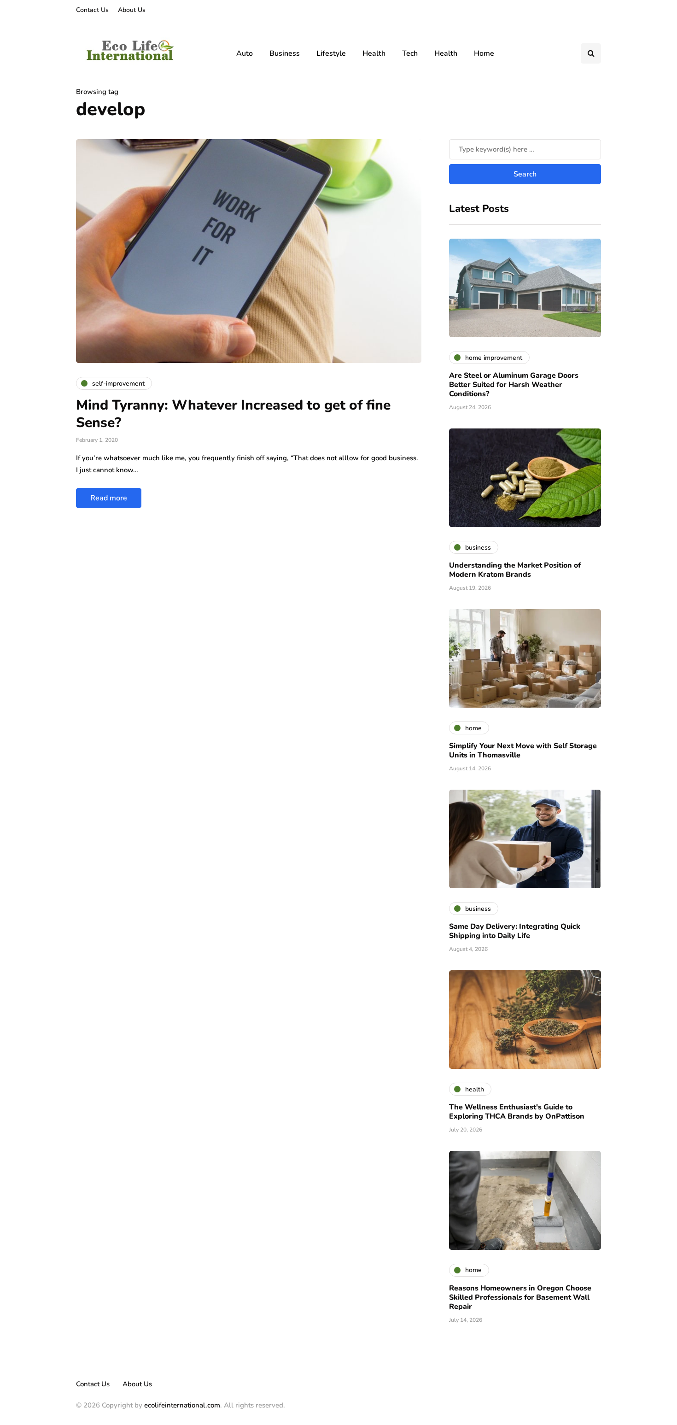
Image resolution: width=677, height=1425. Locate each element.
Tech (410, 53)
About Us (132, 10)
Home (484, 53)
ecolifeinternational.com (182, 1405)
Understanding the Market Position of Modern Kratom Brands (515, 570)
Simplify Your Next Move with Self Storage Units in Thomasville (523, 750)
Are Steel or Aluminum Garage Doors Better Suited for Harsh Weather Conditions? (513, 384)
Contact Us (92, 10)
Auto (244, 53)
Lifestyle (331, 53)
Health (373, 53)
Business (284, 53)
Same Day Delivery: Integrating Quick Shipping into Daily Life (514, 931)
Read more (108, 498)
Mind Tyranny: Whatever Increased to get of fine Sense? (233, 414)
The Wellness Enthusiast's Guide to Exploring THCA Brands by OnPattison (516, 1111)
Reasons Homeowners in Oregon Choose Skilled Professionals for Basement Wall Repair (520, 1297)
